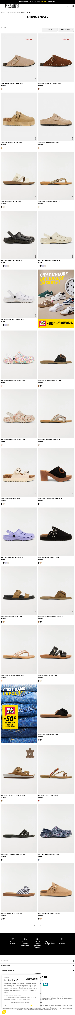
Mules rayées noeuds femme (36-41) (11, 913)
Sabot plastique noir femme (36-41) (11, 260)
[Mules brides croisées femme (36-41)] (39, 445)
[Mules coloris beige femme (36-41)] (4, 207)
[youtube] (45, 977)
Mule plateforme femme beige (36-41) (49, 913)
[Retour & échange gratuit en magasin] (37, 939)
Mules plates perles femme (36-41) (48, 795)
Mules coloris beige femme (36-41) (11, 201)
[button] (4, 1012)
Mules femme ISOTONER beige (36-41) (12, 83)
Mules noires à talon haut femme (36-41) (50, 498)
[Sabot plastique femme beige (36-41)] (8, 266)
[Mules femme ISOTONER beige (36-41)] (2, 89)
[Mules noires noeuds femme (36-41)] (41, 740)
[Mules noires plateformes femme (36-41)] (2, 504)
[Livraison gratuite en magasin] (25, 939)
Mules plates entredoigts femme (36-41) (12, 675)
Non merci (8, 1005)
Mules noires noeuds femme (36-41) (48, 734)
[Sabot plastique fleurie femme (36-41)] (39, 860)
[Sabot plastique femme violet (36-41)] (6, 266)
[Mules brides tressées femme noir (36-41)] (2, 860)
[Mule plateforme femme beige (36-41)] (41, 563)
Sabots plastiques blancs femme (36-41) (12, 319)
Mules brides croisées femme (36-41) (49, 439)
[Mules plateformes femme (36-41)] (4, 504)
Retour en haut (7, 929)
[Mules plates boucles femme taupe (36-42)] (2, 801)
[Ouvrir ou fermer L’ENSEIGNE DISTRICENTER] (73, 971)
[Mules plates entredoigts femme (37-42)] (39, 207)
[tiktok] (41, 977)
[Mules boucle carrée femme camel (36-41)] (39, 386)
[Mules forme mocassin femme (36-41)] (39, 148)
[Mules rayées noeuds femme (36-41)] (39, 740)
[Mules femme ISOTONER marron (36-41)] (39, 89)
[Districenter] (8, 6)
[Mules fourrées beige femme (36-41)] (2, 148)
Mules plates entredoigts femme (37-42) (49, 201)
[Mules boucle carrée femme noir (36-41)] (41, 386)
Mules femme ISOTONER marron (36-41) (49, 83)
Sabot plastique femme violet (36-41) (12, 557)
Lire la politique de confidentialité (12, 995)
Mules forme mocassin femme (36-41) (49, 142)
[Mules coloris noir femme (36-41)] (2, 207)
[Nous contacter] (62, 939)
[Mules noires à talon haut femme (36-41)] (39, 504)
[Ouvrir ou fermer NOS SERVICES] (73, 961)
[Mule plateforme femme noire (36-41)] (39, 563)
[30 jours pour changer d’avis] (50, 939)
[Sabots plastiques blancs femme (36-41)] (2, 266)
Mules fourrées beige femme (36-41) (11, 142)
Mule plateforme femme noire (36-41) (49, 557)
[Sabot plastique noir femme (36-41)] (4, 266)
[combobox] (66, 29)
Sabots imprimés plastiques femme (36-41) (13, 380)
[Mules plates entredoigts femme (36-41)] (2, 681)
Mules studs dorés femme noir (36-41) (12, 616)
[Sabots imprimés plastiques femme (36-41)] (2, 386)
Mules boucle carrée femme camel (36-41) (50, 616)
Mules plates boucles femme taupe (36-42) (13, 795)
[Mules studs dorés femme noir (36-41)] (2, 622)
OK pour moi (34, 1005)
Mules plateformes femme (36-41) (11, 498)
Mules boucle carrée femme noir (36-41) (49, 380)
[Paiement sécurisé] (13, 939)
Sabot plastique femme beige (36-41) (49, 260)
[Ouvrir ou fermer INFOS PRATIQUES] (73, 966)
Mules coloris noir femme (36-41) (47, 675)
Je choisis (21, 1005)
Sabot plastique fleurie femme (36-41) (49, 854)
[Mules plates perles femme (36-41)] (39, 801)
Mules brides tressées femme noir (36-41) (13, 854)
